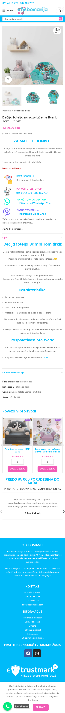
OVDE (46, 357)
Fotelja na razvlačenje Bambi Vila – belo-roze (47, 450)
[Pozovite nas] (7, 706)
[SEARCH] (60, 18)
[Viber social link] (19, 397)
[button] (5, 55)
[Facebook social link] (11, 397)
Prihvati (40, 707)
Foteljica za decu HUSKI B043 (17, 450)
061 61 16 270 (10, 2)
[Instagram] (37, 653)
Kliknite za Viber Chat (32, 213)
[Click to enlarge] (8, 79)
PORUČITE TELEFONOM (29, 188)
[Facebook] (28, 653)
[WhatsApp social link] (15, 397)
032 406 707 (27, 2)
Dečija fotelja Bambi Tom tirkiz (26, 391)
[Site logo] (32, 10)
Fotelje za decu (22, 110)
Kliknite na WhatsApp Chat (35, 203)
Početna (6, 110)
